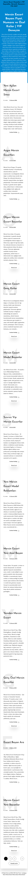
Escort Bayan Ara (14, 742)
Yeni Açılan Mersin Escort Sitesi (11, 90)
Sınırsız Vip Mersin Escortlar (13, 419)
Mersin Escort (14, 267)
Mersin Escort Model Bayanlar (13, 355)
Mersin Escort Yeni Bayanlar (12, 802)
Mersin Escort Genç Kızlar (11, 286)
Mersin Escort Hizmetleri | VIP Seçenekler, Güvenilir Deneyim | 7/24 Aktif (14, 4)
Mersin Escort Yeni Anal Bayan (13, 550)
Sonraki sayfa (14, 863)
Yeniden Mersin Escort (12, 615)
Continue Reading (13, 132)
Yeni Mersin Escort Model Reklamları (11, 486)
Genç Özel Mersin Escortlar (14, 680)
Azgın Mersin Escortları (11, 152)
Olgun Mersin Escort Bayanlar (13, 219)
